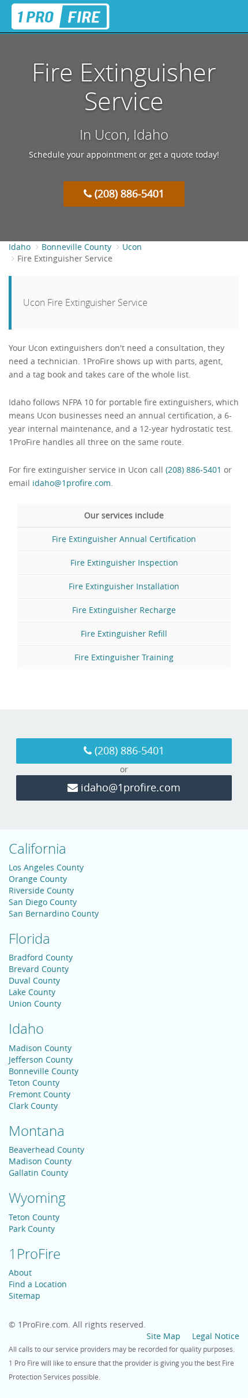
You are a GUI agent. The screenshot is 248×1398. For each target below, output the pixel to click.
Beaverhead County (46, 1149)
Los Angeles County (46, 867)
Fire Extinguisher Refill (124, 633)
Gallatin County (38, 1172)
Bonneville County (76, 246)
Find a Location (38, 1284)
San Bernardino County (54, 913)
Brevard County (39, 968)
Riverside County (41, 890)
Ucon (132, 246)
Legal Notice (215, 1335)
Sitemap (24, 1295)
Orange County (38, 878)
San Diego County (43, 901)
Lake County (32, 991)
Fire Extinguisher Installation (124, 586)
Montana (37, 1131)
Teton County (34, 1082)
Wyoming (37, 1197)
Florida (29, 938)
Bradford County (41, 957)
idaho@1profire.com (71, 482)
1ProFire (35, 1253)
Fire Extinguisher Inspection (124, 562)
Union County (35, 1003)
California (37, 848)
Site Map (163, 1335)
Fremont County (39, 1094)
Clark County (33, 1105)
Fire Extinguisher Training (124, 657)
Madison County (40, 1047)
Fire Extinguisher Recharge (124, 609)
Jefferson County (41, 1059)
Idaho (20, 246)
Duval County (34, 980)
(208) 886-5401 (128, 193)
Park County (32, 1228)
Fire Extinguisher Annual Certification (124, 538)
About (20, 1272)
